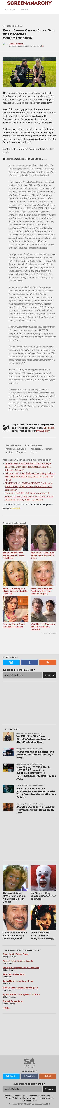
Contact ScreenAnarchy (39, 1096)
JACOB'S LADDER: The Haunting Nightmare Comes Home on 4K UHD (35, 809)
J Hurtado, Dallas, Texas (14, 974)
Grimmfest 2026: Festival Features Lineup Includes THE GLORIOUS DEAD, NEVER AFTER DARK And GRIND (30, 476)
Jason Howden (13, 445)
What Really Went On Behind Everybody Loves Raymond (15, 935)
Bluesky (13, 1076)
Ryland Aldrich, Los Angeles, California (21, 994)
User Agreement (29, 1098)
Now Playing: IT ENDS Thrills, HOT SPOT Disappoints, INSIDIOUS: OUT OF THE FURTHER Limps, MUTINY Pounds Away (36, 773)
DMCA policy (43, 430)
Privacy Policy (12, 1098)
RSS (49, 1076)
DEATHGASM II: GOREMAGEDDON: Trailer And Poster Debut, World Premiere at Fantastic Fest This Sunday (28, 486)
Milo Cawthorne (33, 445)
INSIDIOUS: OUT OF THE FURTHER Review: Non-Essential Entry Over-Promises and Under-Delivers (36, 793)
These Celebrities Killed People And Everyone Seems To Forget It (42, 591)
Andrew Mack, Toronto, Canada (18, 961)
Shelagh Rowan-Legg (13, 1001)
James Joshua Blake (15, 448)
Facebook (30, 1076)
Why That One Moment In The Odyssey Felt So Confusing (43, 626)
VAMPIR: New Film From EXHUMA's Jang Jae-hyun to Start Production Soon (33, 739)
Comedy (21, 452)
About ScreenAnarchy (14, 1096)
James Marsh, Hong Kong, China (18, 981)
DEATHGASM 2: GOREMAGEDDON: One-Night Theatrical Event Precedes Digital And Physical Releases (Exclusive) (28, 466)
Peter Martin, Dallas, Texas (15, 954)
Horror (33, 452)
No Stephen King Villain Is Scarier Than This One (43, 896)
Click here (49, 427)
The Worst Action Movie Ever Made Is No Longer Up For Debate (14, 897)
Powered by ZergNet (48, 633)
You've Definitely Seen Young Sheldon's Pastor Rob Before (14, 555)
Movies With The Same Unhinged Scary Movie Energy (42, 935)
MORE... (6, 1008)
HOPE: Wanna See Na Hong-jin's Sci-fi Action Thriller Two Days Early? (35, 754)
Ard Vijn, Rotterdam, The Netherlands (21, 967)
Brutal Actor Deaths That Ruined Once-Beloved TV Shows (43, 555)
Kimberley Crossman (41, 448)
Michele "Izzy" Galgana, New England (20, 988)
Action (8, 452)
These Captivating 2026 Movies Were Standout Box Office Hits (15, 591)
